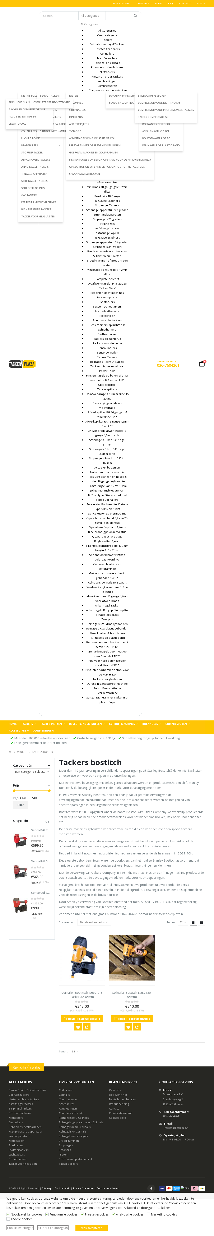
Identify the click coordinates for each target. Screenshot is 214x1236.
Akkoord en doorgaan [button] (53, 1228)
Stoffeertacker (32, 152)
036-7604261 (171, 1116)
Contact (185, 3)
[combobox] (31, 771)
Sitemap (47, 1188)
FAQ (170, 3)
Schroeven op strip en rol (75, 1159)
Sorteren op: (67, 922)
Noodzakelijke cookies (26, 1214)
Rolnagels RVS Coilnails (74, 1118)
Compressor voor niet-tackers (159, 103)
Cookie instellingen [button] (20, 1228)
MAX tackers (48, 110)
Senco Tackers (50, 95)
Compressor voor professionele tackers (166, 110)
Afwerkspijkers (79, 124)
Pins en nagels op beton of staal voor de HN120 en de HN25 (110, 159)
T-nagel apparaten (34, 174)
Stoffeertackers (19, 1150)
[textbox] (31, 772)
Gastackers (29, 195)
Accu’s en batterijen (22, 116)
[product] (82, 957)
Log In (201, 3)
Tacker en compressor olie (27, 109)
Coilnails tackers (19, 1095)
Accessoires (17, 730)
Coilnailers (66, 1090)
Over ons (143, 3)
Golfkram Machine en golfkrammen (93, 152)
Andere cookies (22, 1219)
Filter (21, 805)
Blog (158, 3)
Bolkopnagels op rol (157, 138)
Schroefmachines (33, 188)
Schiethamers (18, 1159)
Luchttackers (17, 1154)
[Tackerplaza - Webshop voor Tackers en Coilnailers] (22, 364)
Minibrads (76, 117)
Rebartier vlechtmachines (38, 202)
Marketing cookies (164, 1214)
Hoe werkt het (118, 1095)
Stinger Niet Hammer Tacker (59, 131)
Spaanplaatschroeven (84, 174)
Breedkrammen (69, 1141)
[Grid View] (193, 922)
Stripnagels (77, 110)
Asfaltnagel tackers (35, 159)
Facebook (151, 1188)
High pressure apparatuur (25, 1131)
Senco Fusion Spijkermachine (28, 1090)
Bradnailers (29, 145)
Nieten (63, 1154)
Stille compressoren (152, 95)
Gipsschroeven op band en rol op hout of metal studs (107, 167)
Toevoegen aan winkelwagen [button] (84, 1019)
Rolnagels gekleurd (156, 124)
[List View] (201, 922)
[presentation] (46, 821)
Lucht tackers (31, 138)
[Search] (135, 15)
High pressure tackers (36, 209)
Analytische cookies (130, 1214)
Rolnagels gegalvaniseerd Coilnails (81, 1122)
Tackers (27, 724)
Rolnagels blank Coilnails (75, 1127)
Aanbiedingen (43, 730)
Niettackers (16, 1118)
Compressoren (176, 724)
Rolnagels (150, 724)
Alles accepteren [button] (91, 1228)
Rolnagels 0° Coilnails (73, 1131)
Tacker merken (51, 724)
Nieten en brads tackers (24, 1099)
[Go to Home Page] (10, 752)
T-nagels (75, 131)
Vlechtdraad (18, 123)
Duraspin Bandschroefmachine (130, 95)
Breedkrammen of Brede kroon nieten (95, 145)
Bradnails (65, 1150)
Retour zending (119, 1104)
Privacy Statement (83, 1188)
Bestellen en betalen (122, 1099)
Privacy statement (120, 1113)
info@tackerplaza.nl (176, 1128)
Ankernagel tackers (35, 167)
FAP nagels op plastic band (161, 145)
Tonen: (171, 922)
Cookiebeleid (117, 1118)
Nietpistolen (16, 1141)
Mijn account (122, 3)
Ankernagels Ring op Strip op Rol (92, 138)
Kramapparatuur (19, 1136)
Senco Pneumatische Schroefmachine (134, 103)
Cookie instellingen (108, 1188)
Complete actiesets (71, 1113)
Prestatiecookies (97, 1214)
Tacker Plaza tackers (54, 124)
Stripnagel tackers (34, 181)
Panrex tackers (50, 117)
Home (13, 724)
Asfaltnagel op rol (156, 131)
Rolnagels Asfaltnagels (73, 1136)
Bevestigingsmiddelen (85, 724)
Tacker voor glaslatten (38, 216)
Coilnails (64, 1095)
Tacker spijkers (68, 1164)
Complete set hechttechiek (51, 102)
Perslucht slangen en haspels (29, 102)
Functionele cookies (64, 1214)
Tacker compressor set (154, 117)
